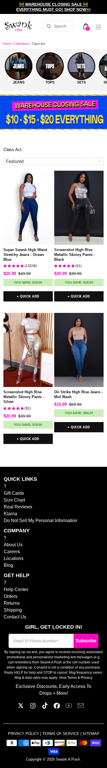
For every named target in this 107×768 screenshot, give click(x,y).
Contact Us (15, 616)
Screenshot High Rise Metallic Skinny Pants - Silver (23, 397)
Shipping (13, 610)
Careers (12, 551)
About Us (13, 544)
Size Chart (14, 500)
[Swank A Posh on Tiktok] (45, 707)
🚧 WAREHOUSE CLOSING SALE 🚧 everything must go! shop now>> (53, 7)
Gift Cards (14, 493)
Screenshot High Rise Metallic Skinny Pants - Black (74, 255)
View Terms (68, 678)
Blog (8, 565)
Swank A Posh (68, 759)
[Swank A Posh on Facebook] (57, 707)
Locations (13, 558)
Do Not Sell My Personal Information (40, 520)
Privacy (86, 678)
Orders (10, 596)
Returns (12, 603)
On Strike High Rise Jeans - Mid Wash (78, 394)
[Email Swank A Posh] (81, 707)
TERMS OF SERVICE (61, 734)
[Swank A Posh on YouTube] (69, 707)
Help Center (16, 589)
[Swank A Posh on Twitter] (21, 707)
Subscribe (86, 640)
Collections (21, 43)
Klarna (10, 513)
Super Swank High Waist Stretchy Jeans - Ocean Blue (25, 255)
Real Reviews (18, 506)
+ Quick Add (28, 296)
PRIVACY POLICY (24, 734)
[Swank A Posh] (18, 26)
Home (7, 43)
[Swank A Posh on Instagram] (33, 707)
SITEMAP (90, 734)
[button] (14, 266)
